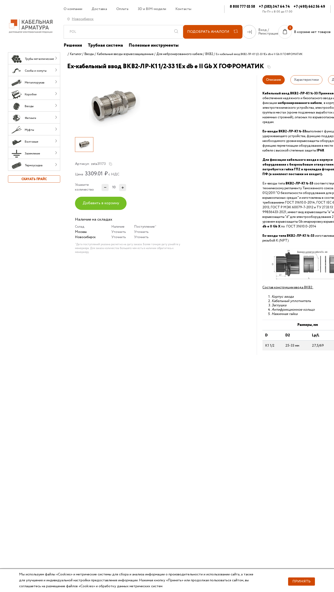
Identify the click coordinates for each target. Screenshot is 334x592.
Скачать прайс (34, 179)
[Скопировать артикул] (110, 164)
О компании (73, 9)
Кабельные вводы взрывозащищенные (125, 54)
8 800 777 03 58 (242, 6)
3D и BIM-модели (152, 9)
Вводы (89, 54)
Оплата (122, 9)
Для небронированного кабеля (179, 54)
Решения (73, 45)
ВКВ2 (209, 54)
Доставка (99, 9)
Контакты (183, 9)
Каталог (76, 54)
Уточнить (118, 231)
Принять (301, 581)
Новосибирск (83, 19)
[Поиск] (176, 31)
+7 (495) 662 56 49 (309, 6)
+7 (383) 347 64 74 (274, 6)
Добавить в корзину (101, 203)
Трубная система (105, 45)
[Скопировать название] (269, 67)
